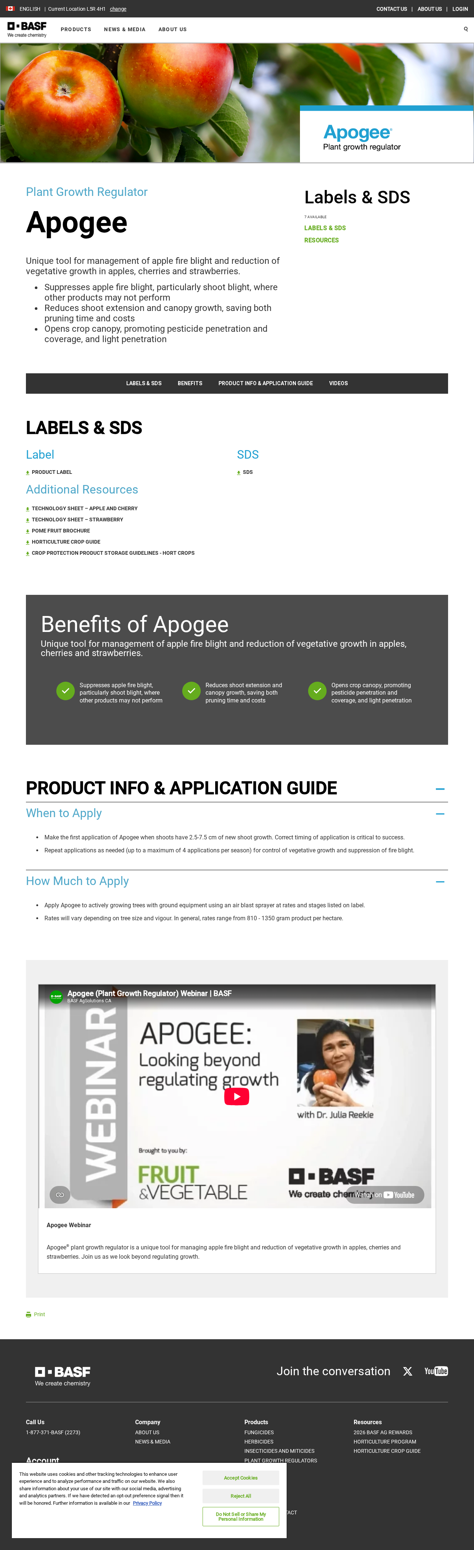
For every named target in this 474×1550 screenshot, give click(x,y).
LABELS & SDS (325, 228)
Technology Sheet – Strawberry (77, 519)
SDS (248, 472)
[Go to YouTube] (436, 1371)
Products (76, 29)
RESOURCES (321, 240)
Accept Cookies (241, 1478)
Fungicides (259, 1432)
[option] (237, 1128)
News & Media (125, 29)
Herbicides (258, 1442)
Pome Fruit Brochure (61, 531)
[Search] (466, 29)
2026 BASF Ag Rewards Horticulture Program (385, 1437)
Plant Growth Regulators (280, 1461)
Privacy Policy (147, 1503)
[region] (149, 1500)
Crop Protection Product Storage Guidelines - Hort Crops (113, 553)
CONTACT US (392, 9)
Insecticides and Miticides (279, 1451)
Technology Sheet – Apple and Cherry (85, 508)
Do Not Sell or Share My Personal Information (241, 1516)
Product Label (52, 472)
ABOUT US (430, 9)
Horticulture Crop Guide (66, 542)
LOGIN (460, 9)
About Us (172, 29)
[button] (237, 788)
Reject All (241, 1496)
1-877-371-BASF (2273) (53, 1432)
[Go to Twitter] (408, 1371)
